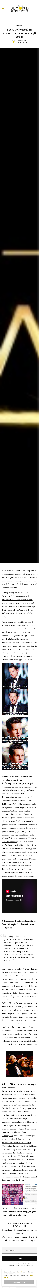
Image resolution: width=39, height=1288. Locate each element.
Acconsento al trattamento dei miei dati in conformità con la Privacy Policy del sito (20, 1264)
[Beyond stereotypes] (19, 8)
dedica (17, 845)
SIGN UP (19, 1259)
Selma (15, 804)
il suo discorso (28, 972)
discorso (6, 596)
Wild (5, 1173)
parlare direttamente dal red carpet (16, 1142)
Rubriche (19, 25)
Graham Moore (25, 599)
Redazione (23, 41)
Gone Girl (32, 1169)
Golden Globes (8, 1003)
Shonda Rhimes (13, 1132)
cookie (20, 1272)
